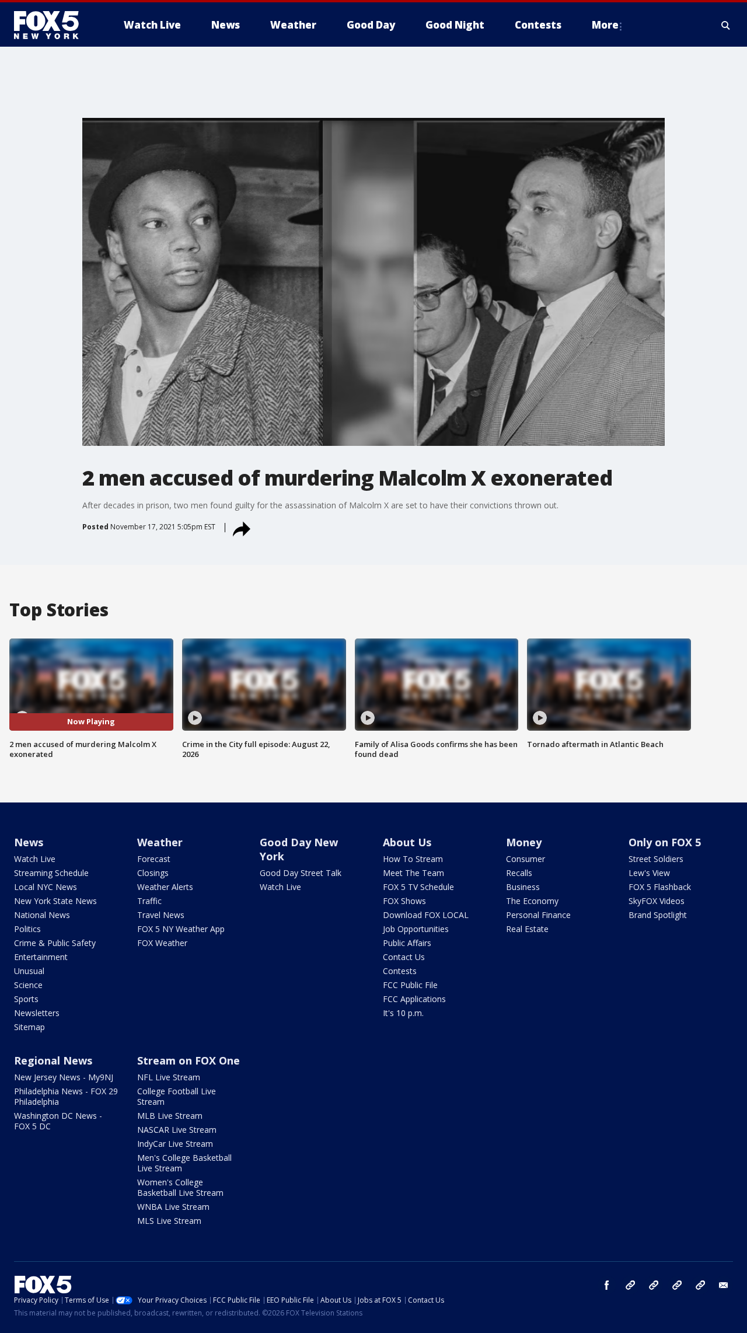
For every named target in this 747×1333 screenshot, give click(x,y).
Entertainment (41, 956)
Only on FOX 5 (665, 842)
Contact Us (404, 956)
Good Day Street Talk (300, 872)
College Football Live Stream (176, 1096)
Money (524, 842)
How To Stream (413, 858)
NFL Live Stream (168, 1077)
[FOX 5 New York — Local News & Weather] (52, 25)
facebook (607, 1285)
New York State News (55, 900)
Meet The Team (413, 872)
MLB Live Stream (170, 1115)
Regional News (53, 1060)
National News (42, 914)
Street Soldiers (656, 858)
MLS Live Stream (169, 1220)
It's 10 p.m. (403, 1012)
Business (523, 886)
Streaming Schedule (51, 872)
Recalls (519, 872)
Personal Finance (538, 914)
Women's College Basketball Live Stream (180, 1187)
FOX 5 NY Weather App (181, 928)
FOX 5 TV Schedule (418, 886)
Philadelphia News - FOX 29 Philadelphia (66, 1096)
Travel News (160, 914)
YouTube (677, 1285)
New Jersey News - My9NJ (63, 1077)
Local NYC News (45, 886)
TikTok (653, 1285)
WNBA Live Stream (173, 1206)
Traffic (149, 900)
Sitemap (29, 1026)
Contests (400, 970)
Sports (26, 998)
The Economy (532, 900)
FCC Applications (414, 998)
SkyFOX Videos (657, 900)
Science (28, 984)
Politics (27, 928)
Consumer (525, 858)
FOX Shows (404, 900)
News (28, 842)
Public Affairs (407, 942)
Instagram (630, 1285)
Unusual (29, 970)
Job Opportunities (416, 928)
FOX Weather (162, 942)
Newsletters (37, 1012)
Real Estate (527, 928)
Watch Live (34, 858)
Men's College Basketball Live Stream (184, 1163)
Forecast (153, 858)
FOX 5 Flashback (660, 886)
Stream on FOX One (188, 1060)
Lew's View (649, 872)
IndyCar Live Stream (175, 1143)
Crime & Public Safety (55, 942)
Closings (153, 872)
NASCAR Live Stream (177, 1129)
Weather (160, 842)
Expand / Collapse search (726, 25)
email (723, 1285)
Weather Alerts (165, 886)
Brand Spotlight (658, 914)
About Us (407, 842)
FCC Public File (410, 984)
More (605, 25)
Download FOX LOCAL (426, 914)
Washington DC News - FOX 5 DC (58, 1121)
